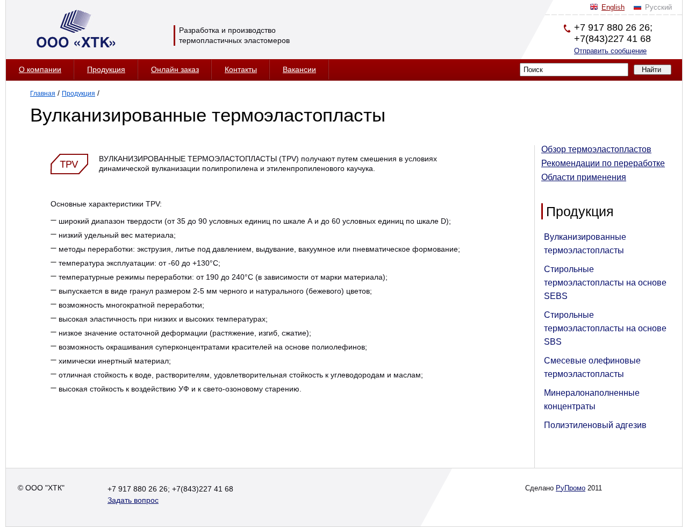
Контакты (241, 69)
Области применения (583, 177)
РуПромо (570, 488)
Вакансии (299, 69)
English (613, 7)
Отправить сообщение (610, 51)
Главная (42, 93)
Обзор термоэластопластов (596, 149)
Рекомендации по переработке (603, 163)
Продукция (106, 69)
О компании (40, 69)
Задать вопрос (133, 500)
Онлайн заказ (175, 69)
